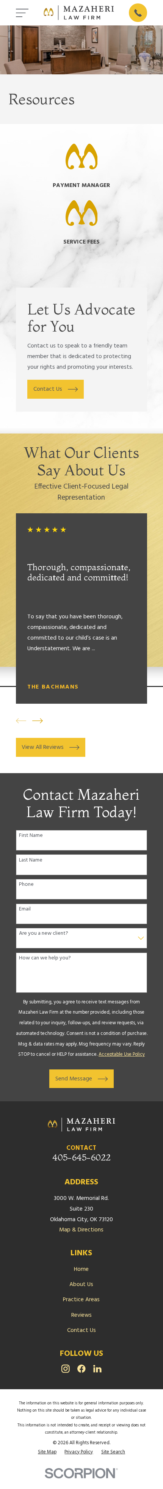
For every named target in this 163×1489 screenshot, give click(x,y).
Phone (26, 885)
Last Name (30, 860)
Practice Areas (81, 1299)
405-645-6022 (81, 1157)
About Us (81, 1284)
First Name (31, 836)
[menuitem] (47, 1452)
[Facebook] (81, 1369)
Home (81, 1269)
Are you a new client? (43, 934)
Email (25, 909)
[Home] (79, 12)
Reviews (81, 1315)
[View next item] (37, 720)
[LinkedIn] (97, 1369)
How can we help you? (45, 958)
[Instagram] (65, 1369)
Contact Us (81, 1330)
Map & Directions (81, 1229)
